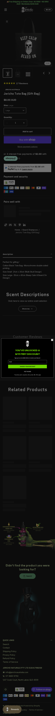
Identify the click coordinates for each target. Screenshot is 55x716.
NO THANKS (27, 371)
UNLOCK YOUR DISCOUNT (27, 366)
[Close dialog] (52, 340)
